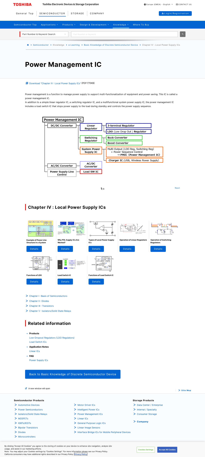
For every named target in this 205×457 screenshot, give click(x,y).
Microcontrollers (26, 436)
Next (177, 188)
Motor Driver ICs (86, 405)
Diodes (22, 432)
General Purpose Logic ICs (92, 423)
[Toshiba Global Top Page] (28, 4)
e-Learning (74, 45)
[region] (102, 449)
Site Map (186, 390)
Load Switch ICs (37, 341)
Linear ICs (34, 351)
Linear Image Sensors (89, 427)
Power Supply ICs (38, 360)
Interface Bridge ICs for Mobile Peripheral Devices (104, 432)
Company (142, 421)
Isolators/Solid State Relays (32, 414)
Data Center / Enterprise (150, 405)
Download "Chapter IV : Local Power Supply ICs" (55, 83)
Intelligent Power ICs (88, 409)
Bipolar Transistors (28, 427)
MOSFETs (23, 418)
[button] (158, 4)
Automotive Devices (28, 405)
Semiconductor (41, 45)
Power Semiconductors (30, 409)
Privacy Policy (80, 454)
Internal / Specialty (147, 409)
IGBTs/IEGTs (24, 423)
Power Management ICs (90, 414)
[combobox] (124, 34)
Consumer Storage (147, 414)
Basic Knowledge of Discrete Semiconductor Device (111, 45)
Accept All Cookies (167, 449)
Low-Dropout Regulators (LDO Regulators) (51, 337)
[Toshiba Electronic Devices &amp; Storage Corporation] (71, 4)
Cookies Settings (145, 449)
